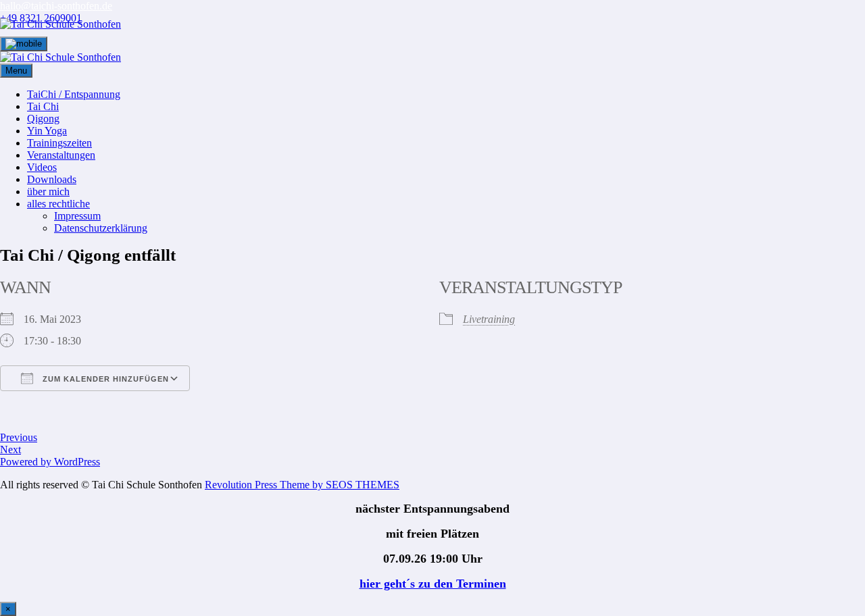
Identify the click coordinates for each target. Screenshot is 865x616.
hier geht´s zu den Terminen (433, 583)
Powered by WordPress (50, 461)
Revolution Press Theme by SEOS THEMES (302, 484)
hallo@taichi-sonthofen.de (56, 5)
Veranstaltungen (61, 155)
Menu (16, 71)
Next (10, 449)
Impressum (77, 216)
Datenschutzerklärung (100, 228)
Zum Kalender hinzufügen (104, 379)
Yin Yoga (47, 130)
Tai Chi (43, 106)
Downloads (51, 179)
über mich (48, 191)
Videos (42, 167)
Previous (18, 437)
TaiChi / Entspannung (73, 94)
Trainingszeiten (59, 143)
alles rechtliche (58, 203)
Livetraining (489, 319)
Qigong (43, 118)
